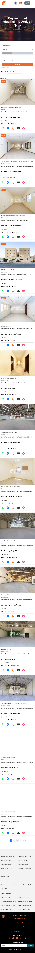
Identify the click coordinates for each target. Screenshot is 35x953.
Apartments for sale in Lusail (8, 885)
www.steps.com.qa (19, 926)
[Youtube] (17, 938)
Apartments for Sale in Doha (24, 881)
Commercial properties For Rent (8, 901)
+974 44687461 (19, 922)
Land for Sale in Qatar (6, 864)
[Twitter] (13, 938)
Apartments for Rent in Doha (8, 881)
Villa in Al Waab (5, 888)
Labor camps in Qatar (6, 897)
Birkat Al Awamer (22, 888)
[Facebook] (10, 938)
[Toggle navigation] (31, 3)
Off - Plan (17, 53)
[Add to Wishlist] (24, 128)
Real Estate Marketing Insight (25, 905)
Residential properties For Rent (25, 901)
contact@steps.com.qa (19, 918)
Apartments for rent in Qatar (24, 856)
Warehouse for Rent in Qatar (24, 868)
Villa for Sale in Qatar (23, 860)
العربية (27, 3)
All (7, 53)
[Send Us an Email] (19, 128)
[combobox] (17, 45)
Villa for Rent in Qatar (6, 860)
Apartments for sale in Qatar (8, 856)
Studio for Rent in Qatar (6, 909)
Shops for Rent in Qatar (6, 868)
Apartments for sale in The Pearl (25, 885)
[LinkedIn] (21, 938)
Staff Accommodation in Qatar (25, 897)
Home (14, 29)
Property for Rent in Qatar (24, 909)
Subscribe (30, 945)
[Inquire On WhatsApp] (3, 128)
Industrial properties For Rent (8, 905)
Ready (27, 53)
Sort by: (3, 75)
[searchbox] (17, 45)
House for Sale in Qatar (23, 864)
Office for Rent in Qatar (6, 872)
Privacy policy (17, 931)
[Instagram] (24, 938)
